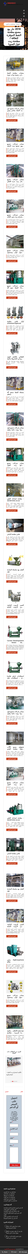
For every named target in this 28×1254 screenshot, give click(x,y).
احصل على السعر (12, 85)
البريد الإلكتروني (14, 1130)
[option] (14, 1066)
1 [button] (11, 1081)
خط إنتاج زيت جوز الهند (9, 1195)
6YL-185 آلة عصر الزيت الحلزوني (11, 1211)
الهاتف (12, 1138)
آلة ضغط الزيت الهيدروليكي (10, 1209)
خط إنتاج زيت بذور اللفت (9, 1197)
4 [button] (15, 1081)
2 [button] (12, 1081)
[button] (23, 10)
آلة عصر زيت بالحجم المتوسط (10, 1218)
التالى (21, 1091)
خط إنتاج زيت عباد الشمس (10, 1192)
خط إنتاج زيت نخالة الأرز (9, 1193)
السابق (6, 1091)
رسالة (12, 1145)
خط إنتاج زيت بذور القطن (9, 1199)
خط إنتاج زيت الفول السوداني (10, 1200)
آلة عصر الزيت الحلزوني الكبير (11, 1216)
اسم (11, 1122)
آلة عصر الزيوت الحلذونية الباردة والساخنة (13, 1208)
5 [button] (16, 1081)
